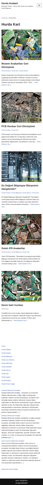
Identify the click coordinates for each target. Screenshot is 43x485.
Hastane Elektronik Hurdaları (11, 390)
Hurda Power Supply (8, 384)
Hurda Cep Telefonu (8, 360)
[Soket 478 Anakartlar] (22, 229)
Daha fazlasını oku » (25, 263)
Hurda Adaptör (6, 349)
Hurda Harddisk (7, 367)
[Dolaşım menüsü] (39, 5)
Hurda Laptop (6, 377)
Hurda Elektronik (7, 363)
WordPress (24, 480)
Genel (3, 346)
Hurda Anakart (6, 71)
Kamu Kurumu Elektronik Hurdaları (13, 441)
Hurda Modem (23, 71)
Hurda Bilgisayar (16, 193)
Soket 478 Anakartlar (13, 248)
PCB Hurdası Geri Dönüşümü (18, 126)
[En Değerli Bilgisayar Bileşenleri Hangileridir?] (22, 166)
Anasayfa (4, 18)
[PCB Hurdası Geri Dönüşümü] (22, 107)
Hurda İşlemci (26, 193)
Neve (17, 480)
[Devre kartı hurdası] (22, 286)
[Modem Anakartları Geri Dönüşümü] (22, 45)
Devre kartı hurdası (12, 305)
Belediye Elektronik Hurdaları (11, 415)
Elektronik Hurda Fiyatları (10, 469)
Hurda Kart (14, 71)
